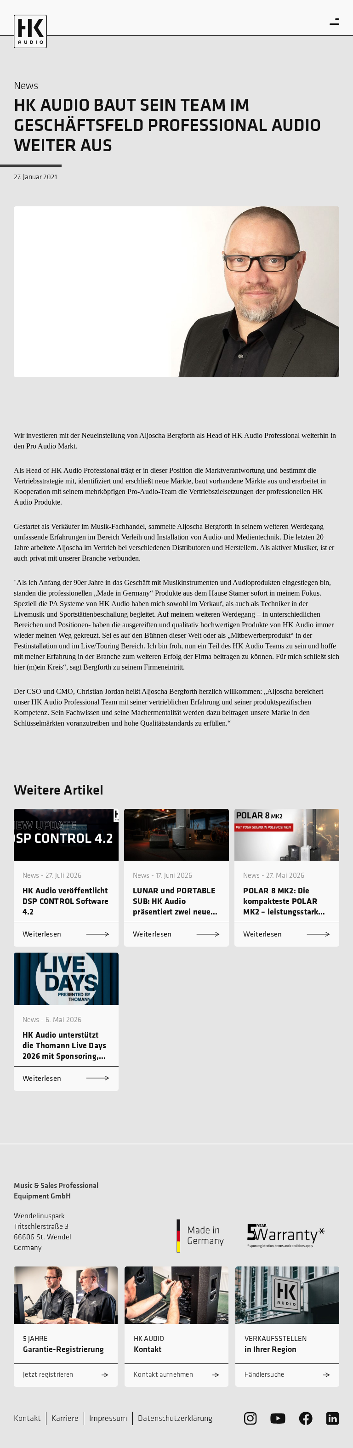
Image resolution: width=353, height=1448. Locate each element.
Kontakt (27, 1418)
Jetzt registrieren (48, 1374)
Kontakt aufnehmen (163, 1374)
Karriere (65, 1418)
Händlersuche (265, 1374)
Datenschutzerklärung (175, 1418)
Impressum (108, 1418)
